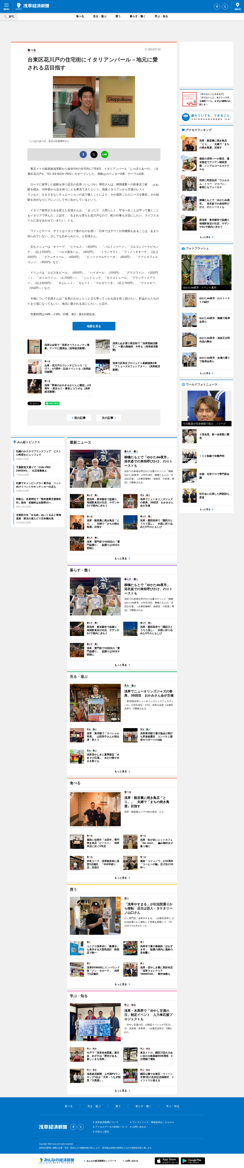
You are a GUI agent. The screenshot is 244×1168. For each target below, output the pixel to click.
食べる (80, 16)
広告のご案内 (102, 1131)
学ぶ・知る (161, 16)
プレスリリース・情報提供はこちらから (153, 1122)
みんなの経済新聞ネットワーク (56, 1161)
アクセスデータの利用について (111, 1126)
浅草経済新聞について (106, 1122)
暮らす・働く (138, 16)
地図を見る (94, 326)
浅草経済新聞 (32, 6)
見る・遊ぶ (99, 16)
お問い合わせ (139, 1126)
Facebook (217, 7)
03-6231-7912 (62, 174)
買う (118, 16)
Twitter (225, 7)
